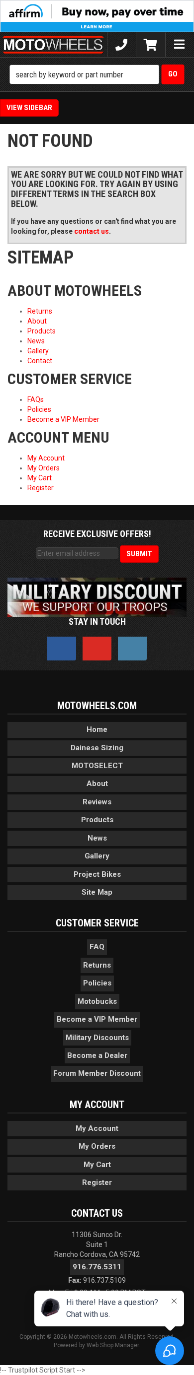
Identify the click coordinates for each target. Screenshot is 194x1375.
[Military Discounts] (97, 597)
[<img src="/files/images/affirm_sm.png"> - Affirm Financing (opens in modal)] (97, 15)
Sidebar (38, 107)
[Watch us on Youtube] (97, 648)
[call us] (121, 44)
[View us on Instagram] (132, 648)
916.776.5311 (97, 1266)
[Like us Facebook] (61, 648)
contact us (91, 231)
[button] (97, 74)
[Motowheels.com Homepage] (53, 44)
